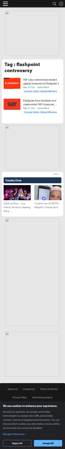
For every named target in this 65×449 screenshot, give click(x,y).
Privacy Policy (19, 397)
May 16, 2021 (29, 108)
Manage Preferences (14, 434)
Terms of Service (49, 389)
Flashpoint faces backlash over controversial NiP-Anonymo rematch (39, 102)
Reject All (17, 443)
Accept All (48, 443)
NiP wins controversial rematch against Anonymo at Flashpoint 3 (41, 81)
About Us (13, 389)
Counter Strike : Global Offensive (40, 91)
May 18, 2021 (29, 87)
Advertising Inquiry (42, 397)
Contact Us (29, 389)
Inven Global (19, 3)
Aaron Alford (43, 87)
